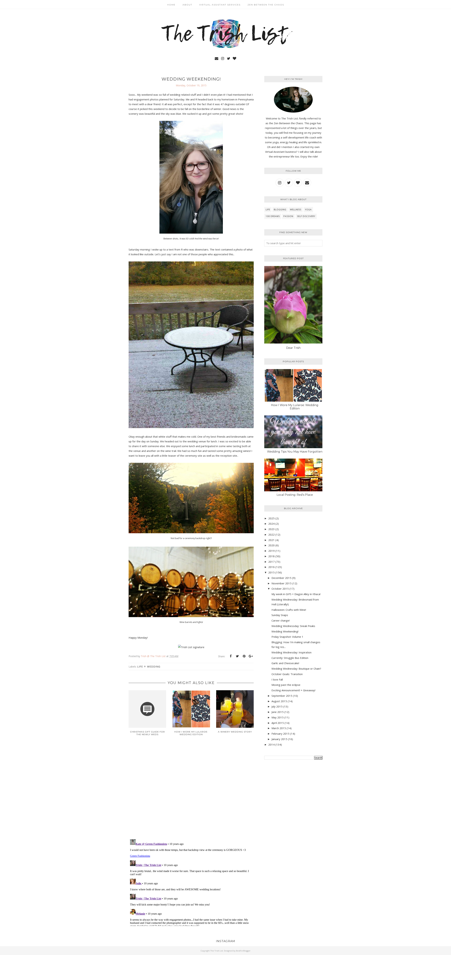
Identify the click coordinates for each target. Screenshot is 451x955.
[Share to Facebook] (230, 656)
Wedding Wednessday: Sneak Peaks (293, 626)
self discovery (306, 216)
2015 (271, 572)
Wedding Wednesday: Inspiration (291, 652)
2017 (271, 561)
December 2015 (281, 578)
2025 (271, 518)
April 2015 (277, 723)
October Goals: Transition (287, 674)
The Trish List (216, 950)
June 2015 (277, 712)
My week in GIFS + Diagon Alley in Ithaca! (295, 594)
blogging (280, 209)
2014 (271, 744)
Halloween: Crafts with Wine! (288, 609)
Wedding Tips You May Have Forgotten (294, 451)
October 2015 (280, 588)
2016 (271, 567)
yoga (308, 209)
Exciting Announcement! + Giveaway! (293, 690)
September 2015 (281, 695)
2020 (271, 545)
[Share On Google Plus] (251, 656)
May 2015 (277, 717)
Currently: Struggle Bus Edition (289, 658)
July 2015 (277, 706)
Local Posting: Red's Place (295, 494)
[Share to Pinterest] (244, 656)
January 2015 (279, 739)
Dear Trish (293, 348)
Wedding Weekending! (284, 631)
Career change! (280, 620)
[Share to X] (237, 656)
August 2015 (279, 701)
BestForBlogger (243, 950)
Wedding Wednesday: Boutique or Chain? (296, 668)
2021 (271, 540)
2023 (271, 529)
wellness (295, 209)
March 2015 (278, 728)
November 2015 (281, 583)
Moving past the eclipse (285, 685)
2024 (271, 523)
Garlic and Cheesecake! (285, 663)
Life (140, 666)
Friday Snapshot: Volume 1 (287, 636)
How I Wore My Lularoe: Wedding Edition (294, 406)
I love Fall (277, 679)
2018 (271, 556)
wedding (153, 666)
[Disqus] (191, 790)
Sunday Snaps (279, 615)
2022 (271, 534)
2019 (271, 550)
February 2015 (280, 733)
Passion (288, 216)
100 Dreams (273, 216)
